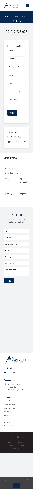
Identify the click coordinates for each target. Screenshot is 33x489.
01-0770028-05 (24, 182)
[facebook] (13, 21)
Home (8, 16)
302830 (23, 194)
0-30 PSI (8, 194)
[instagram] (16, 21)
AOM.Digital (12, 445)
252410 (8, 179)
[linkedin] (20, 21)
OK (16, 485)
